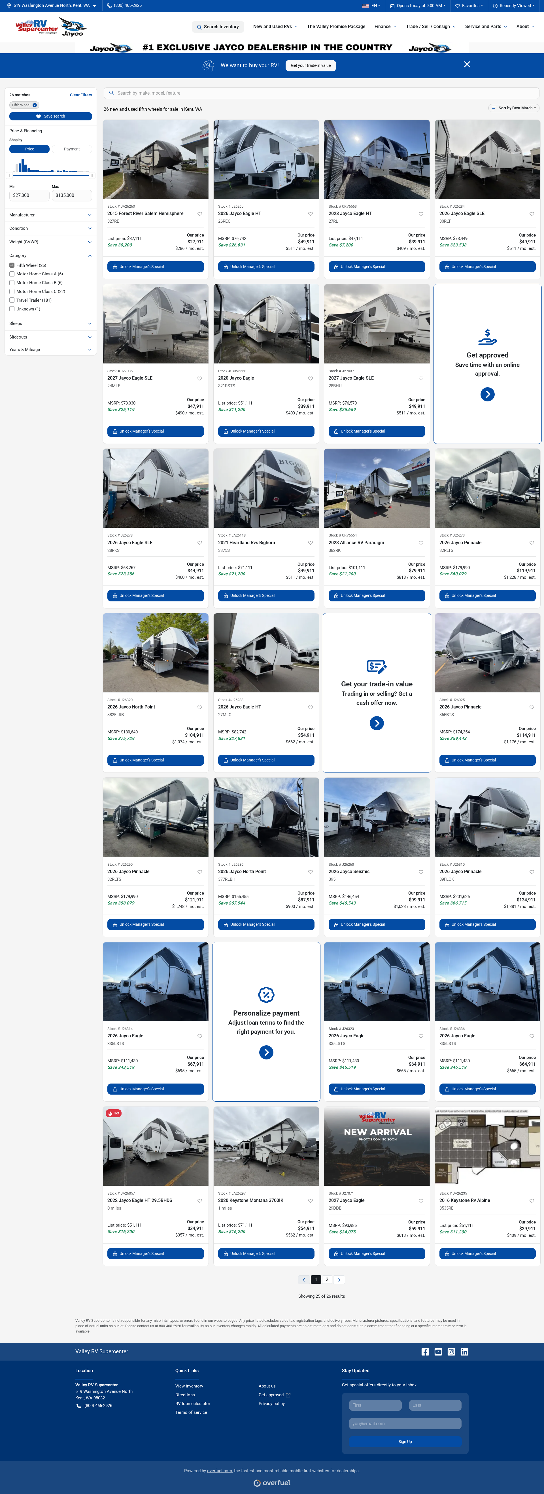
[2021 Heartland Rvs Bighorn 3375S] (266, 488)
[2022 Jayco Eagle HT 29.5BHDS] (156, 1146)
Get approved (271, 1394)
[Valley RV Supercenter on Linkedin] (462, 1351)
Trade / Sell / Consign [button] (428, 26)
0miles (114, 1208)
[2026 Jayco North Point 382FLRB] (156, 652)
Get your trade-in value (311, 65)
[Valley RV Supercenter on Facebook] (423, 1351)
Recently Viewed (515, 5)
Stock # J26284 (452, 206)
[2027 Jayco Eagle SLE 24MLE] (156, 323)
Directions (185, 1394)
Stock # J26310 (452, 864)
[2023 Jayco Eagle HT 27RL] (377, 159)
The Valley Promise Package (336, 26)
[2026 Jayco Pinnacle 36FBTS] (488, 652)
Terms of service (191, 1412)
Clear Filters (81, 95)
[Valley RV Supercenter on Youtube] (436, 1351)
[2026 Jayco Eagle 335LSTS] (156, 981)
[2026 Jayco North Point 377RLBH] (266, 817)
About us (267, 1386)
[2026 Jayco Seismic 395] (377, 817)
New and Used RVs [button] (272, 26)
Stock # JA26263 (121, 206)
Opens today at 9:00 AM (419, 5)
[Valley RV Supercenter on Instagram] (449, 1351)
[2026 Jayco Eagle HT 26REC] (266, 159)
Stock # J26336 (452, 1029)
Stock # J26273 (452, 535)
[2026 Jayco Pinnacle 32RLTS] (488, 488)
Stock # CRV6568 (232, 371)
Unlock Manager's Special (142, 266)
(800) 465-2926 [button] (128, 5)
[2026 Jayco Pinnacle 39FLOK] (488, 817)
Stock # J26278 (120, 535)
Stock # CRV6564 (343, 535)
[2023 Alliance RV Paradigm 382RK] (377, 488)
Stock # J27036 (120, 371)
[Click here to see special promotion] (272, 47)
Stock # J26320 (120, 700)
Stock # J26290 (120, 864)
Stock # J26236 (230, 864)
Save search (54, 116)
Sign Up (405, 1441)
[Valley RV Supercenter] (51, 27)
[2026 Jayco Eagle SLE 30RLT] (488, 159)
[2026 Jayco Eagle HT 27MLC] (266, 652)
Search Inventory (221, 26)
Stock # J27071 (341, 1193)
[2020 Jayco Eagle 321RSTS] (266, 323)
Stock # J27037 (341, 371)
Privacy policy (272, 1403)
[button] (54, 5)
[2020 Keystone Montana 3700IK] (266, 1146)
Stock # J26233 (230, 700)
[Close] (467, 64)
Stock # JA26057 (121, 1193)
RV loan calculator (192, 1403)
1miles (225, 1208)
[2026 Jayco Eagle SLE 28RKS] (156, 488)
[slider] (9, 175)
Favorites (471, 5)
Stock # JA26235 (453, 1193)
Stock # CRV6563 (343, 206)
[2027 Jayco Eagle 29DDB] (377, 1146)
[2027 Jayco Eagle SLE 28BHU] (377, 323)
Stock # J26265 (230, 206)
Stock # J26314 (120, 1029)
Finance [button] (383, 26)
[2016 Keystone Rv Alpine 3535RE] (488, 1146)
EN (374, 5)
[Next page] (339, 1279)
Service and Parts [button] (483, 26)
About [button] (523, 26)
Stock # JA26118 (232, 535)
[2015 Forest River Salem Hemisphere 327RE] (156, 159)
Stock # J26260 (341, 864)
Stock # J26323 (341, 1029)
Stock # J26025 (452, 700)
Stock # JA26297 (232, 1193)
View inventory (189, 1386)
